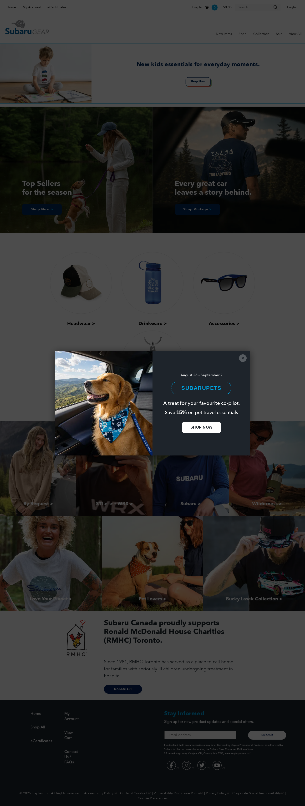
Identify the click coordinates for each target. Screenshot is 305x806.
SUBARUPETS (201, 388)
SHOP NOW (201, 427)
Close (243, 358)
